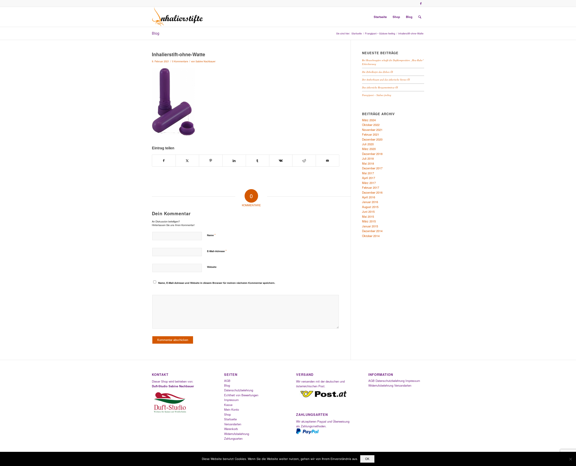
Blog (155, 33)
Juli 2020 (368, 144)
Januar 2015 (370, 226)
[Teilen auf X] (187, 160)
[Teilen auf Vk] (280, 160)
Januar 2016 (370, 202)
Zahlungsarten (233, 438)
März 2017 (369, 183)
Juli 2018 (368, 158)
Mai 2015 (368, 216)
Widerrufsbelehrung (236, 434)
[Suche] (419, 17)
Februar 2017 (370, 187)
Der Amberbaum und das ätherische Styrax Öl (386, 79)
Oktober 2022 (371, 125)
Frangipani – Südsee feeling (376, 95)
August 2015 (370, 207)
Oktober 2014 (371, 236)
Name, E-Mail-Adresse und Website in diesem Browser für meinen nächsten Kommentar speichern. (216, 283)
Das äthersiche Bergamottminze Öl (380, 87)
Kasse (228, 405)
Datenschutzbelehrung (238, 390)
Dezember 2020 (372, 139)
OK (367, 459)
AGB (227, 381)
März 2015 (369, 221)
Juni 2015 (368, 211)
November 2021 (372, 130)
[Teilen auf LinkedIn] (234, 160)
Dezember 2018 (372, 154)
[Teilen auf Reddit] (304, 160)
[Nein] (570, 459)
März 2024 (369, 120)
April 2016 (368, 197)
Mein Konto (231, 409)
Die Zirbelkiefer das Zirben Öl (377, 72)
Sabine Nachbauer (206, 61)
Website (211, 267)
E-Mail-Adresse (217, 251)
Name (211, 235)
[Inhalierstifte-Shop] (177, 17)
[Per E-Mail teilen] (327, 160)
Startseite (230, 419)
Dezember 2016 (372, 192)
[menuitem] (380, 17)
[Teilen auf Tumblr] (257, 160)
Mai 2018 (368, 163)
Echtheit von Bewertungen (241, 395)
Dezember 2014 (372, 231)
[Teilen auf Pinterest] (210, 160)
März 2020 (369, 149)
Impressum (231, 400)
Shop (227, 414)
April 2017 (368, 178)
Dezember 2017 (372, 168)
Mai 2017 (368, 173)
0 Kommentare (180, 61)
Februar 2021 (370, 134)
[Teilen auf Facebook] (164, 160)
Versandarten (232, 424)
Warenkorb (231, 429)
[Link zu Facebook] (420, 3)
